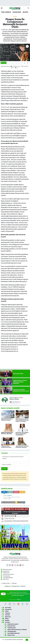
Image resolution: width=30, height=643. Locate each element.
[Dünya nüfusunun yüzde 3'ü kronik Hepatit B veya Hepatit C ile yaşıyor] (22, 414)
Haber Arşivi (6, 579)
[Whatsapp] (23, 565)
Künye (7, 618)
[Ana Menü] (1, 8)
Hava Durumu (6, 571)
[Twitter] (16, 402)
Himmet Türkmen (6, 66)
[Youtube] (20, 565)
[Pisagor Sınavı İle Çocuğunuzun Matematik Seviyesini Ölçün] (15, 52)
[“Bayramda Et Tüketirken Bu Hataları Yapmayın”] (22, 441)
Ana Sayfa (8, 607)
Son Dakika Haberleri (8, 577)
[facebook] (5, 604)
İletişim (7, 620)
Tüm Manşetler (6, 576)
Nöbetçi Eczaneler (7, 569)
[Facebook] (13, 402)
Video (7, 611)
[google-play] (15, 586)
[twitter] (10, 604)
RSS (4, 593)
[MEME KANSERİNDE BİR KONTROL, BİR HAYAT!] (7, 427)
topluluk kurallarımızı (14, 473)
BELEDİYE (25, 12)
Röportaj (7, 616)
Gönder (4, 468)
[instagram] (14, 604)
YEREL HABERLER (6, 12)
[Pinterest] (12, 565)
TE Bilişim (18, 599)
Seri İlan (7, 614)
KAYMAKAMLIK (17, 12)
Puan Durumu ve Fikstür (8, 574)
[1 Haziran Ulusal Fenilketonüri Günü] (7, 441)
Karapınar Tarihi (6, 583)
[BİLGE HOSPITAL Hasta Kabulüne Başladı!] (7, 414)
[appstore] (7, 586)
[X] (10, 565)
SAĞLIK (15, 16)
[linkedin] (27, 604)
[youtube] (18, 604)
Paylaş (4, 62)
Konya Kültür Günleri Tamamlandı (14, 639)
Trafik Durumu (6, 572)
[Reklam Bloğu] (15, 537)
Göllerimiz (14, 583)
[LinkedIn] (17, 565)
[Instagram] (19, 402)
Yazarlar (7, 613)
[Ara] (28, 8)
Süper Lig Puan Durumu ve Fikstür (17, 629)
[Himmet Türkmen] (4, 400)
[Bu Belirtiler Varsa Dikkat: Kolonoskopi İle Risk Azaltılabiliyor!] (22, 427)
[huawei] (23, 586)
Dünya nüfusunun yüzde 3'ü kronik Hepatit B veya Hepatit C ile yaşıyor (22, 420)
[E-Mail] (10, 402)
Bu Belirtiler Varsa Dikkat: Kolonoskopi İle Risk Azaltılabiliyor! (22, 434)
